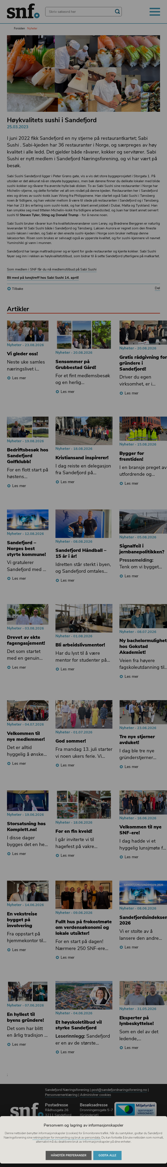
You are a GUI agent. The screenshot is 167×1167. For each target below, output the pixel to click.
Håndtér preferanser (68, 1155)
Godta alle (107, 1155)
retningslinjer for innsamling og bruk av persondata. (66, 1137)
